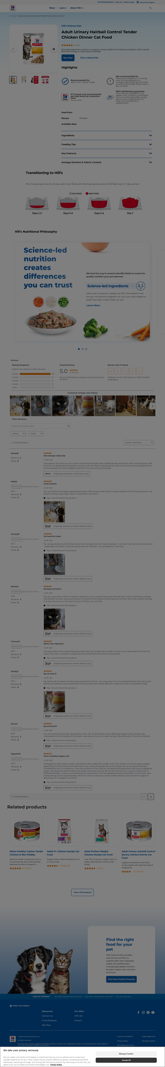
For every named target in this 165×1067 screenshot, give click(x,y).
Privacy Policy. (56, 1064)
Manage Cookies (126, 1054)
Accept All (126, 1060)
